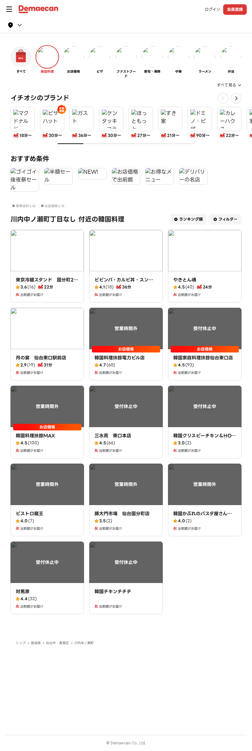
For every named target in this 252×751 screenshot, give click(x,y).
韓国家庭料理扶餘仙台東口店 (203, 357)
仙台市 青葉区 (57, 643)
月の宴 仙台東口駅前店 (41, 357)
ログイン (212, 9)
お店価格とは (54, 206)
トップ (21, 643)
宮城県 (36, 643)
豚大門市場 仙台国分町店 (122, 513)
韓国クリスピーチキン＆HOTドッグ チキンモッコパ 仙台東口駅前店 (204, 442)
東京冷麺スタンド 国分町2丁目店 (47, 283)
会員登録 (235, 9)
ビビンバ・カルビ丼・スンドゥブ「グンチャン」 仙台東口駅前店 (125, 286)
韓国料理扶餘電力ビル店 (119, 357)
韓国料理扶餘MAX (35, 435)
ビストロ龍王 (29, 513)
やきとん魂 (184, 279)
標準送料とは (25, 206)
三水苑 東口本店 (112, 435)
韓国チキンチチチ (112, 591)
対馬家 (23, 591)
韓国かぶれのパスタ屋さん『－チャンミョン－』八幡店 (203, 517)
